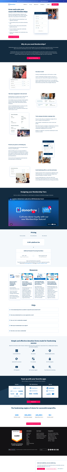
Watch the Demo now (44, 1)
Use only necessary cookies (51, 468)
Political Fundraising (40, 433)
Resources (36, 4)
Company (42, 4)
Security (28, 442)
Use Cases (38, 430)
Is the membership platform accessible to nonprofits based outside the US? (25, 309)
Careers (27, 436)
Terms (27, 439)
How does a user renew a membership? (18, 330)
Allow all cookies (41, 468)
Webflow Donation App (52, 438)
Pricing (30, 4)
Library (27, 444)
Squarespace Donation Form (53, 434)
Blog (27, 435)
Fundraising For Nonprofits (41, 435)
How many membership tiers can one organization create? (22, 315)
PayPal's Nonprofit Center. (42, 263)
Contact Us (28, 433)
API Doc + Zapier (51, 440)
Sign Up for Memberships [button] (13, 36)
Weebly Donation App (52, 436)
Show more (48, 466)
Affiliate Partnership (30, 443)
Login (48, 4)
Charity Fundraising (40, 438)
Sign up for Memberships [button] (33, 58)
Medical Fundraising (40, 434)
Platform (25, 4)
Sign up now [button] (55, 4)
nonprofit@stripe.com (29, 263)
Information (28, 430)
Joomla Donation (51, 439)
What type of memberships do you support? (19, 325)
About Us (28, 434)
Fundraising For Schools (40, 436)
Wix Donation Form (51, 435)
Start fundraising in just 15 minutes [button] (33, 423)
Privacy (27, 440)
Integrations (50, 430)
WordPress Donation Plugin (53, 433)
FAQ (27, 438)
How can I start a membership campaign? (19, 320)
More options (60, 468)
